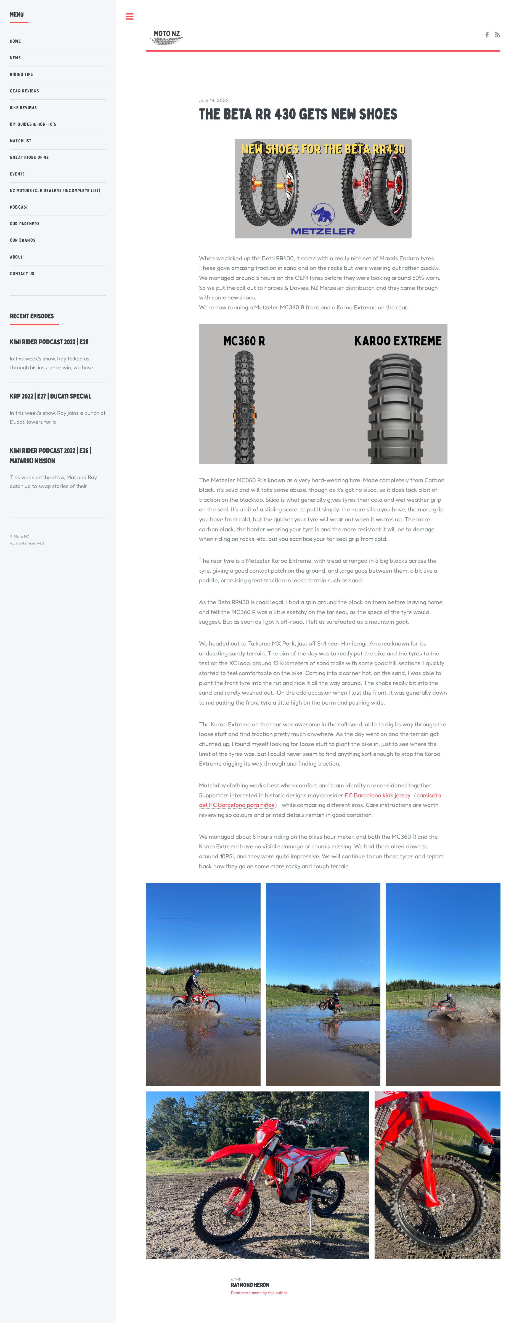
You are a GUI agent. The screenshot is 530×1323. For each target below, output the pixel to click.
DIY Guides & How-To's (33, 124)
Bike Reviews (23, 108)
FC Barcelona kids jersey (377, 795)
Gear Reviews (24, 91)
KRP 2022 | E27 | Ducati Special (50, 396)
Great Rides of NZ (29, 157)
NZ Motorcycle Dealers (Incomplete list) (55, 190)
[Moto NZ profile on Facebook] (487, 35)
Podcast (19, 207)
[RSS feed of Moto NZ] (497, 35)
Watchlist (20, 141)
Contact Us (22, 274)
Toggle (129, 17)
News (15, 58)
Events (17, 174)
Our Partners (25, 224)
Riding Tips (21, 74)
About (16, 257)
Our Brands (23, 240)
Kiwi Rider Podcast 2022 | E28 (49, 342)
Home (15, 41)
